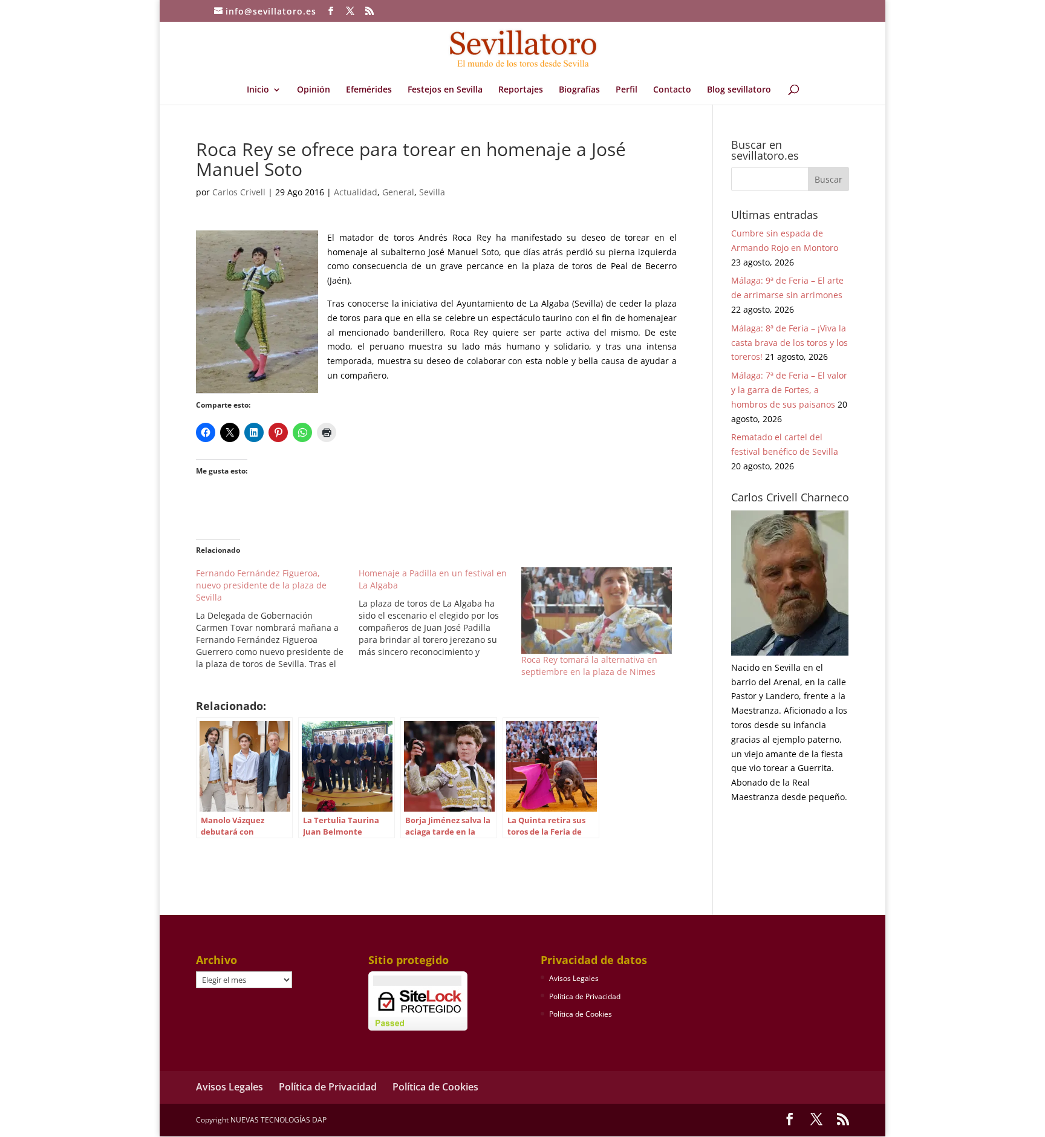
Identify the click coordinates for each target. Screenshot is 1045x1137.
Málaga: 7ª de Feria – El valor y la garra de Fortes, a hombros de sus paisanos (789, 390)
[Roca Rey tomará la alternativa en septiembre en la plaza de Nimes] (596, 610)
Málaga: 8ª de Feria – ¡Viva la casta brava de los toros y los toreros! (789, 342)
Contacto (672, 90)
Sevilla (432, 192)
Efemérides (369, 90)
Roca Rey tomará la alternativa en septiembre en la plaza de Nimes (589, 665)
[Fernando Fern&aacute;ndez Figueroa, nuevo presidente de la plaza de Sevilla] (277, 618)
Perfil (626, 90)
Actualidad (355, 192)
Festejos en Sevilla (445, 90)
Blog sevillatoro (739, 90)
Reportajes (520, 90)
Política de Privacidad (584, 996)
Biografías (579, 90)
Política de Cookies (580, 1014)
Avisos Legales (574, 978)
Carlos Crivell (238, 192)
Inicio (258, 90)
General (398, 192)
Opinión (313, 90)
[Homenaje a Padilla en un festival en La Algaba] (440, 612)
